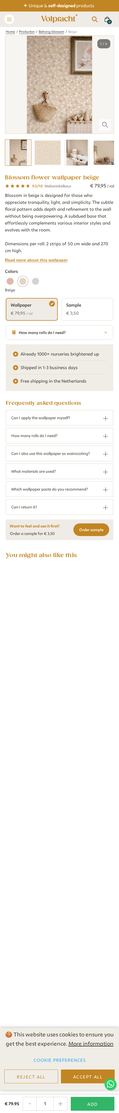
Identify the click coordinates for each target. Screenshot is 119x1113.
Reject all (31, 1077)
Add (92, 1104)
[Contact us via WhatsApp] (110, 1084)
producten (27, 32)
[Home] (59, 19)
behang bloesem (51, 32)
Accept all (88, 1077)
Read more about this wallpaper (36, 260)
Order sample (91, 529)
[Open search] (95, 19)
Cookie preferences (60, 1060)
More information (91, 1043)
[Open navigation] (9, 19)
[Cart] (107, 19)
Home (10, 32)
